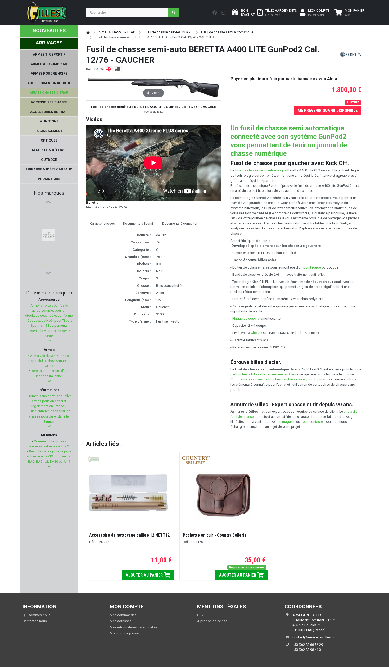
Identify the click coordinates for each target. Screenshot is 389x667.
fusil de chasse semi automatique (261, 170)
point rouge (312, 267)
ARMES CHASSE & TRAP (116, 32)
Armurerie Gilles (284, 374)
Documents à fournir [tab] (138, 223)
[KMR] (48, 237)
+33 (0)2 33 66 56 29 (307, 645)
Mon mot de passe (124, 633)
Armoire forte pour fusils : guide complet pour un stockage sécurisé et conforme (49, 310)
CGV (200, 615)
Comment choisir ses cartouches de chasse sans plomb (273, 379)
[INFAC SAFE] (48, 224)
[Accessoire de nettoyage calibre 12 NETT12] (130, 495)
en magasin (286, 422)
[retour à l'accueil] (88, 32)
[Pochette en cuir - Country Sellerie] (224, 495)
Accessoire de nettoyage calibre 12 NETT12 (129, 535)
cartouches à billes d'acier (250, 374)
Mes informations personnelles (133, 627)
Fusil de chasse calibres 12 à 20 (168, 32)
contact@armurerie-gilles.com (315, 637)
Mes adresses (121, 621)
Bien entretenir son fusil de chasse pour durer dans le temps (49, 416)
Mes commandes (123, 615)
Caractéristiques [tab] (102, 223)
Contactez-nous (34, 621)
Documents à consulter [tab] (179, 223)
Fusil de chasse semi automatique (227, 32)
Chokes (256, 333)
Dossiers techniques (49, 293)
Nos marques (49, 193)
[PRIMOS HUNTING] (48, 250)
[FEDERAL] (48, 212)
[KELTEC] (48, 262)
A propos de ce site (212, 621)
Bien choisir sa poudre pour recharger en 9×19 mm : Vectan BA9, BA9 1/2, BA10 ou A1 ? (49, 456)
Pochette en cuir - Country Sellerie (215, 535)
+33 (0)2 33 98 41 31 (307, 650)
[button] (49, 341)
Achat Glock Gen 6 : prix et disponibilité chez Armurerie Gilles (49, 361)
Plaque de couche (246, 318)
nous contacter (312, 422)
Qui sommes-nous (36, 615)
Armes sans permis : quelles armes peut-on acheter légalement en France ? (50, 401)
